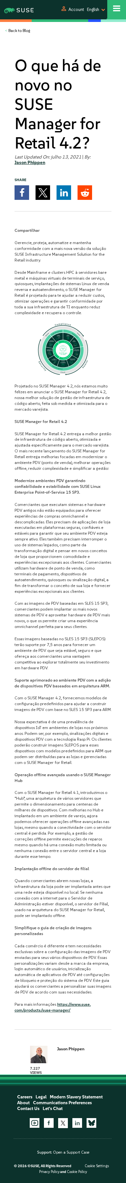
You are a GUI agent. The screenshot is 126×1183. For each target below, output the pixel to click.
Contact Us (28, 1108)
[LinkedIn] (77, 1123)
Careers (24, 1097)
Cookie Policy (77, 1172)
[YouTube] (34, 1123)
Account (76, 9)
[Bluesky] (91, 1123)
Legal (41, 1097)
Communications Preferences (62, 1103)
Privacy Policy (49, 1172)
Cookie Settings (97, 1166)
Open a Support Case (71, 1152)
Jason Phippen (30, 162)
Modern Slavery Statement (76, 1097)
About (23, 1103)
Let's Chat (53, 1108)
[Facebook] (49, 1123)
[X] (63, 1123)
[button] (22, 192)
